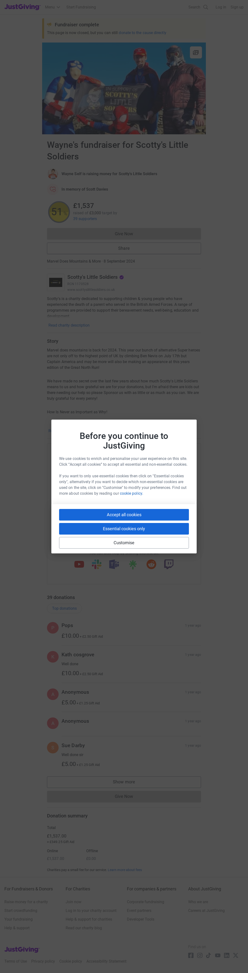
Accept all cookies (124, 514)
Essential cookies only (124, 528)
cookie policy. (131, 493)
